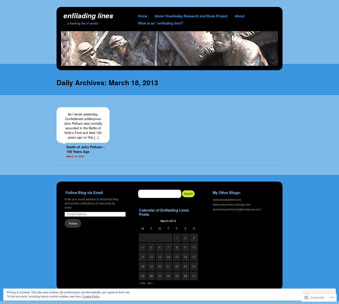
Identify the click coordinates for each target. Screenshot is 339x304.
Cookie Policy (91, 296)
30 (185, 276)
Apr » (150, 283)
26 (151, 276)
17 (194, 257)
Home (142, 15)
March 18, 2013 (75, 156)
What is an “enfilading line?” (161, 23)
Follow (73, 223)
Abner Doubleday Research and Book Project (191, 15)
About (240, 15)
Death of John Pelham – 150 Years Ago (85, 149)
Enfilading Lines (88, 15)
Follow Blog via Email (84, 192)
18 (142, 266)
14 (168, 257)
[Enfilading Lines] (169, 64)
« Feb (141, 283)
